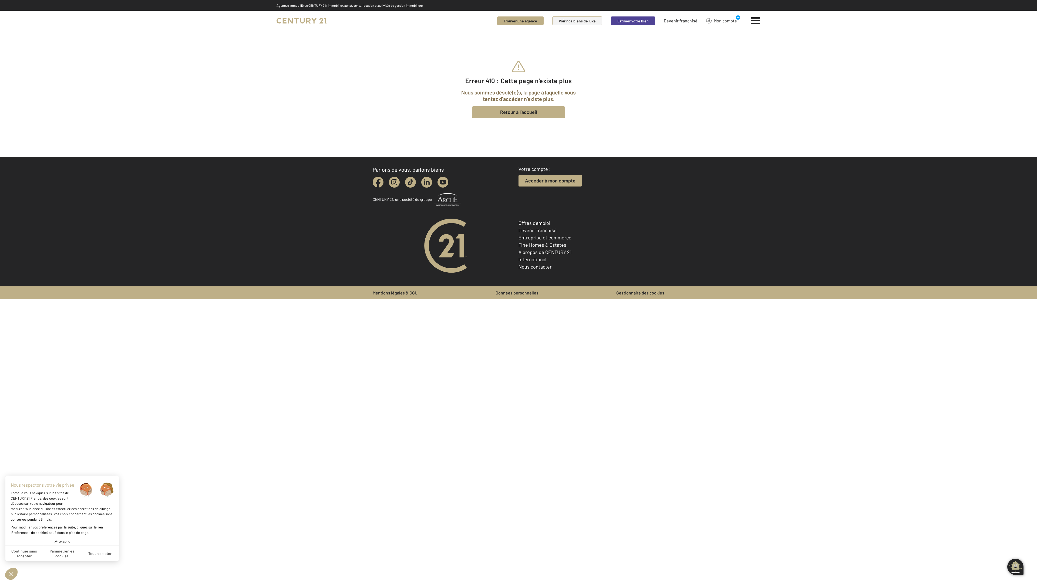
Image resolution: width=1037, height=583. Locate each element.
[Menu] (755, 21)
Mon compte (725, 20)
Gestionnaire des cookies (640, 292)
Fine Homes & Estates (542, 245)
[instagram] (394, 182)
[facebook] (378, 182)
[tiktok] (410, 182)
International (532, 259)
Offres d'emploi (534, 223)
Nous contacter (535, 267)
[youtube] (442, 182)
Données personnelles (517, 292)
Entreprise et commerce (544, 237)
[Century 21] (302, 20)
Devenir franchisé (681, 20)
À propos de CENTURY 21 (544, 252)
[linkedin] (426, 182)
